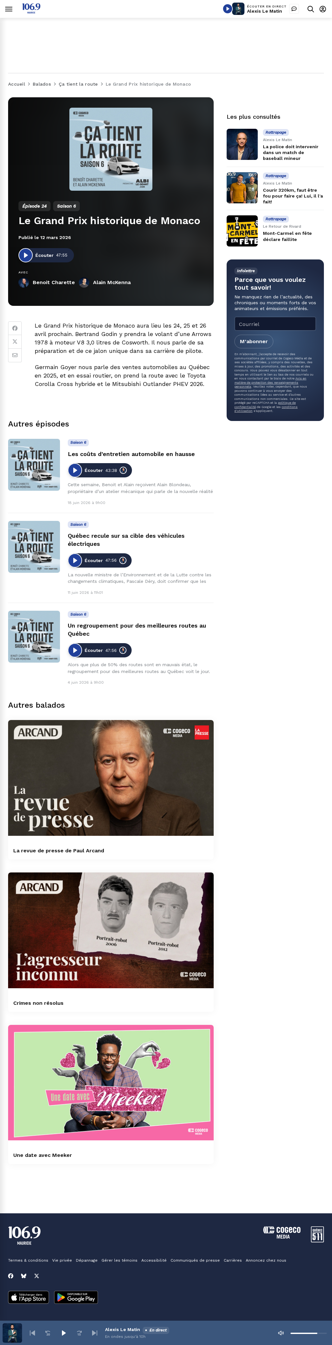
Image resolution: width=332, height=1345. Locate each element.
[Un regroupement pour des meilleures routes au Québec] (34, 637)
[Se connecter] (323, 9)
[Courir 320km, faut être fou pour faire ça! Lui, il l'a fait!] (242, 187)
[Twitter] (15, 342)
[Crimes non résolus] (111, 930)
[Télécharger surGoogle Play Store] (76, 1298)
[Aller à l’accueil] (31, 12)
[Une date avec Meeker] (111, 1083)
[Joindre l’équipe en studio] (294, 9)
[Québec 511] (317, 1241)
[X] (36, 1276)
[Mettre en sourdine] (280, 1333)
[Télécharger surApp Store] (28, 1298)
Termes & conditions (28, 1260)
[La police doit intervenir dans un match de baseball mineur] (242, 144)
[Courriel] (15, 355)
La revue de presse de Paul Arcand (58, 850)
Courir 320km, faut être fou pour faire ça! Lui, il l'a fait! (293, 195)
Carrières (233, 1260)
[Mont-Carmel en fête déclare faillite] (242, 230)
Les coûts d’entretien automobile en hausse (131, 453)
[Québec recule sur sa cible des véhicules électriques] (34, 547)
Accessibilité (154, 1260)
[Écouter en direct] (227, 9)
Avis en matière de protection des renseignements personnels (270, 382)
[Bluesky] (23, 1276)
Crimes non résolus (38, 1003)
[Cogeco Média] (282, 1237)
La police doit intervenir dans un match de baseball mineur (290, 152)
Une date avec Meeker (42, 1155)
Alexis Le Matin (264, 11)
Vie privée (62, 1260)
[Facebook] (15, 328)
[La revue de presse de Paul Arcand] (111, 778)
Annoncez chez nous (266, 1260)
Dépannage (87, 1260)
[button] (32, 1333)
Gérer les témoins (119, 1260)
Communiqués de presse (195, 1260)
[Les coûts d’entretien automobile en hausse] (34, 465)
